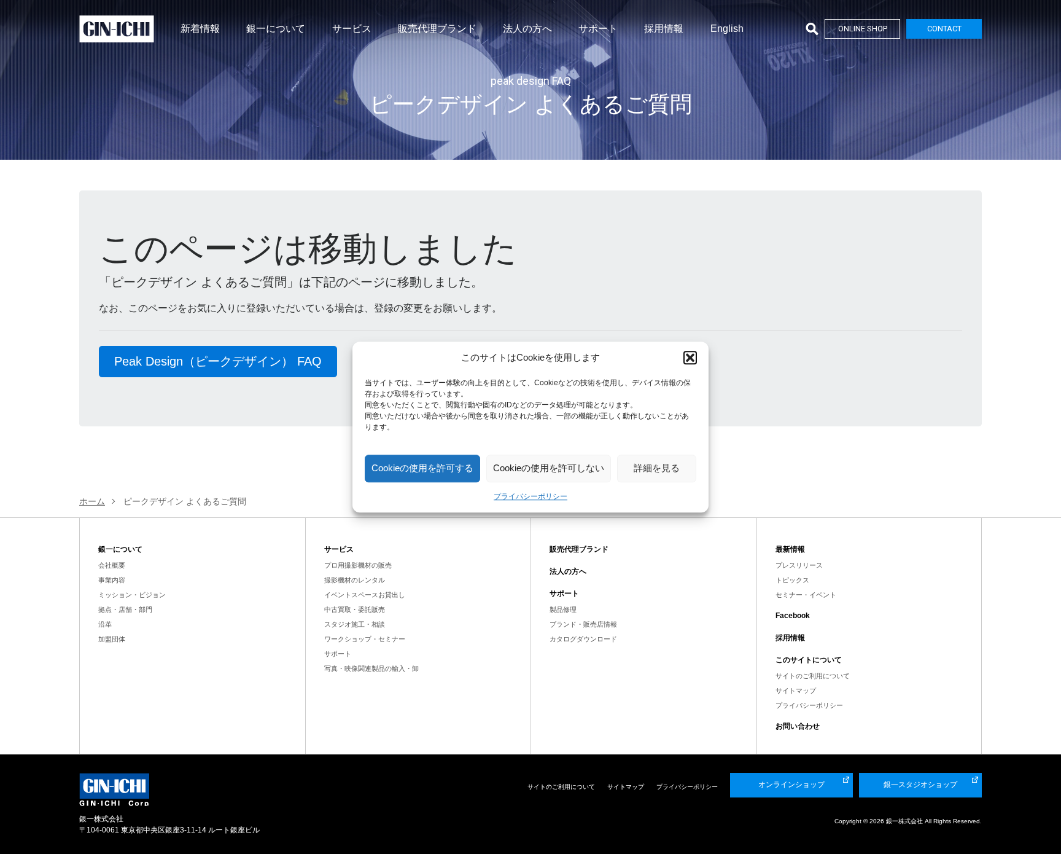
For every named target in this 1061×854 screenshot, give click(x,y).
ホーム (92, 501)
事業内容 (111, 580)
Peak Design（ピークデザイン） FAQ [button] (218, 361)
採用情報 (663, 28)
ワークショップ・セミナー (364, 639)
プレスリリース (799, 565)
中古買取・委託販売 (354, 609)
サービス (351, 28)
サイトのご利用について (812, 676)
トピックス (792, 580)
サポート (598, 28)
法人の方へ (527, 28)
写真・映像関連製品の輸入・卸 (371, 668)
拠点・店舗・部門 (125, 609)
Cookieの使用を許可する (422, 468)
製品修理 (563, 609)
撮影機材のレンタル (354, 580)
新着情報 (200, 28)
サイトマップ (795, 690)
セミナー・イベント (805, 594)
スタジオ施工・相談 (354, 624)
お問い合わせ (797, 726)
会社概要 (111, 565)
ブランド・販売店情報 (583, 624)
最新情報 (790, 549)
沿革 (105, 624)
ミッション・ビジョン (132, 594)
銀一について (275, 28)
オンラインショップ (791, 784)
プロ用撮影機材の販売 (358, 565)
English (727, 28)
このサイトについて (808, 660)
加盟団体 (111, 639)
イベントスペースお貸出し (364, 594)
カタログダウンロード (583, 639)
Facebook (792, 615)
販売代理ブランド (437, 28)
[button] (690, 358)
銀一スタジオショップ (920, 784)
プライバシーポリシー (530, 496)
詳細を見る (657, 468)
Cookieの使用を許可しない (548, 468)
